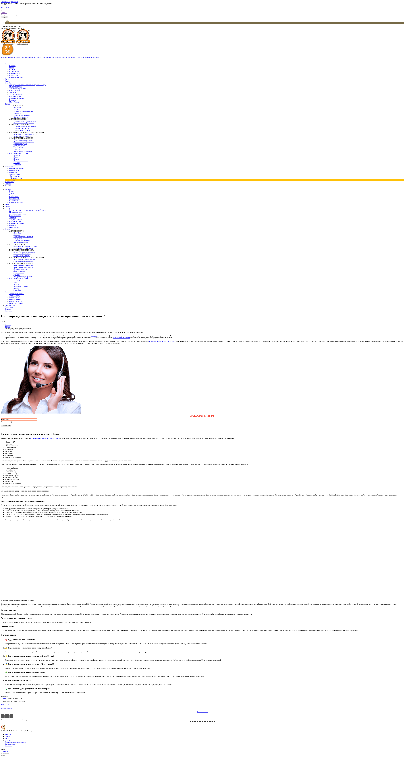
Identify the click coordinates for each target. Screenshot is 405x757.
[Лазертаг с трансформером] (190, 721)
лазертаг (94, 336)
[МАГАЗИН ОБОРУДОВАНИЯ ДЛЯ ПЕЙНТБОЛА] (214, 721)
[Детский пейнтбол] (204, 721)
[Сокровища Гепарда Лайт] (192, 721)
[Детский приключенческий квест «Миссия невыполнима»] (195, 721)
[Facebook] (3, 716)
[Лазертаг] (200, 721)
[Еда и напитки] (212, 721)
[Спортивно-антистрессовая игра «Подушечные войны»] (205, 721)
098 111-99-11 (5, 7)
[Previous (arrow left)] (2, 755)
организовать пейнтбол (121, 338)
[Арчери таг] (202, 721)
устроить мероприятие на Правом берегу (45, 438)
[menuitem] (8, 64)
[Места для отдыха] (207, 721)
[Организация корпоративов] (197, 721)
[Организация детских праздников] (199, 721)
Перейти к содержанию (9, 2)
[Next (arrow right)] (4, 755)
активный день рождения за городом (162, 341)
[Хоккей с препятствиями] (210, 721)
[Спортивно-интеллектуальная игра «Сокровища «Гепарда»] (209, 721)
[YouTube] (11, 716)
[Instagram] (7, 716)
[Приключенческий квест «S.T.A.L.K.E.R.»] (194, 721)
